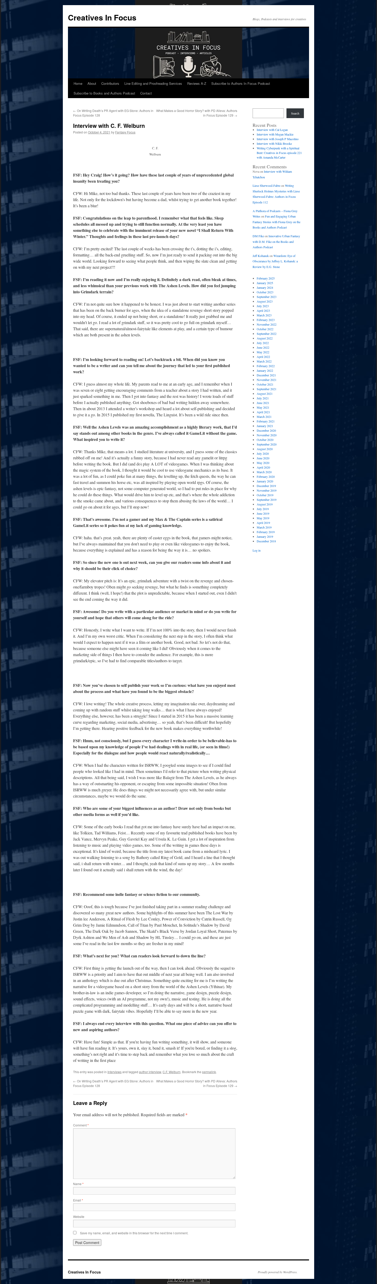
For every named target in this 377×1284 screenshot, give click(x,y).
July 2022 (263, 343)
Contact (146, 93)
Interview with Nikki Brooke (274, 143)
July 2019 (263, 509)
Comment (81, 1125)
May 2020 (263, 463)
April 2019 (263, 523)
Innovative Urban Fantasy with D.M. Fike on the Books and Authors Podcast (276, 241)
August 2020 (265, 449)
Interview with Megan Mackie (275, 134)
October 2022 (265, 329)
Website (78, 1216)
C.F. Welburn (172, 1072)
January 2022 (265, 370)
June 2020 (263, 458)
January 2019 (265, 536)
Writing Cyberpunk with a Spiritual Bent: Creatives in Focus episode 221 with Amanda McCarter (279, 152)
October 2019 (265, 495)
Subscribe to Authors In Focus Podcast (240, 83)
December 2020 (266, 430)
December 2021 (266, 375)
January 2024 (265, 287)
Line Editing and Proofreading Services (153, 83)
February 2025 (266, 278)
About (91, 83)
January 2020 (265, 481)
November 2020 (266, 435)
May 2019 (263, 518)
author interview (150, 1072)
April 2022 (263, 357)
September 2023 (266, 297)
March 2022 (264, 361)
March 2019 (264, 527)
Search (295, 113)
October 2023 (265, 292)
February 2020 (266, 476)
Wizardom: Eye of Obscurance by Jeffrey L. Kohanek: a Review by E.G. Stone (275, 261)
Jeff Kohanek (261, 256)
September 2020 (266, 444)
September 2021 (266, 389)
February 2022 (266, 366)
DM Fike (258, 236)
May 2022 (263, 352)
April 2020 (263, 467)
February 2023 (266, 320)
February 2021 (266, 421)
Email (78, 1200)
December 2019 (266, 486)
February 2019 (266, 532)
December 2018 (266, 541)
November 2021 (266, 380)
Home (78, 83)
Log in (257, 550)
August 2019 (265, 504)
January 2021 (265, 426)
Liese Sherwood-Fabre (266, 185)
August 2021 (265, 393)
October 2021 (265, 384)
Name (78, 1184)
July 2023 (263, 306)
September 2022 (266, 334)
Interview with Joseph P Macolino (278, 139)
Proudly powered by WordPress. (277, 1272)
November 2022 (266, 324)
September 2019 (266, 500)
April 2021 (263, 412)
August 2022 (265, 338)
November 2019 (266, 490)
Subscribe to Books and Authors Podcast (104, 93)
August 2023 (265, 301)
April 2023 (263, 310)
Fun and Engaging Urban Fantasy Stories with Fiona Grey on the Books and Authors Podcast (276, 221)
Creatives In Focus (102, 17)
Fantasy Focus (125, 132)
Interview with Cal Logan (272, 130)
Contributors (110, 83)
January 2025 (265, 283)
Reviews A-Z (196, 83)
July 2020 (263, 453)
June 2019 (263, 513)
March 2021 (264, 417)
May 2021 (263, 407)
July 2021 (263, 398)
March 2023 (264, 315)
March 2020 (264, 472)
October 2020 (265, 440)
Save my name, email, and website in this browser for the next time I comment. (134, 1233)
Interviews (114, 1072)
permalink (209, 1072)
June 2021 (263, 403)
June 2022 (263, 347)
